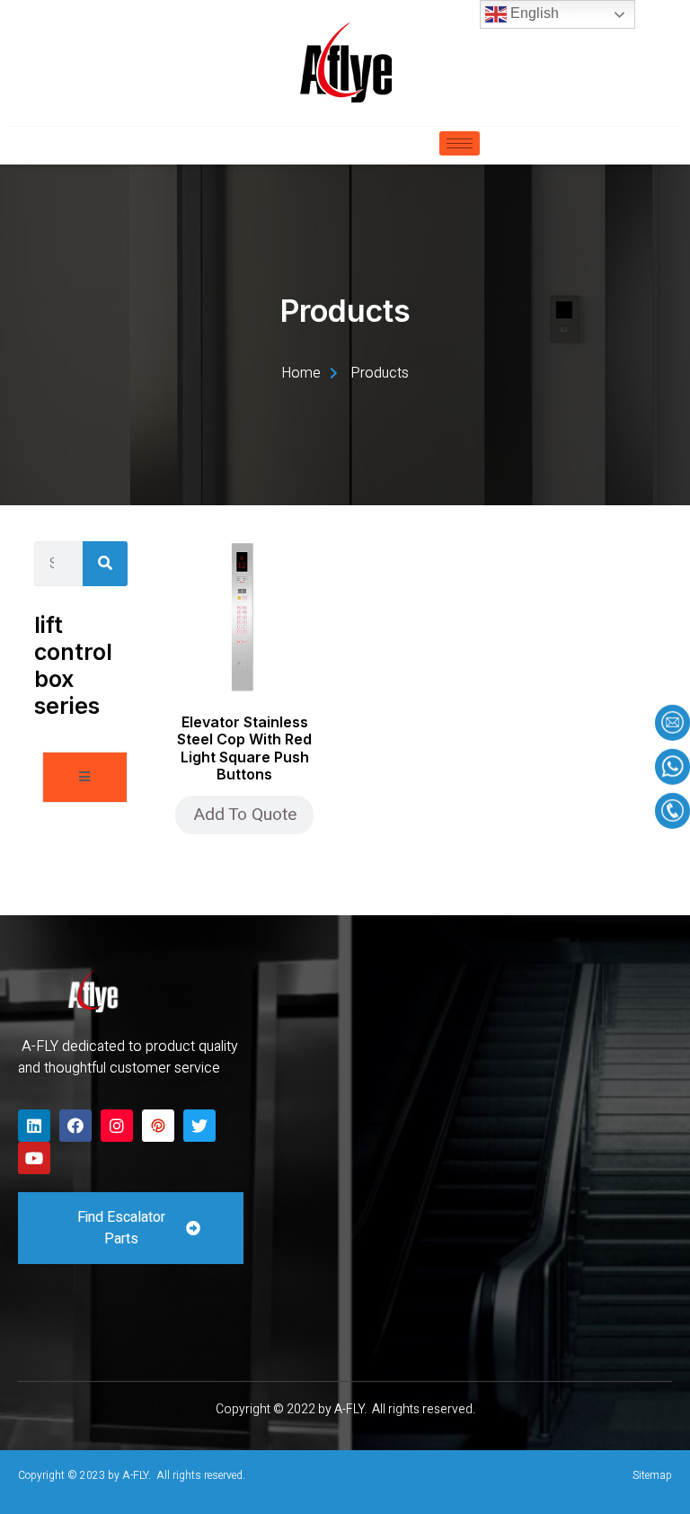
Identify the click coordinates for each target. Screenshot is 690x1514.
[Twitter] (199, 1125)
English (533, 13)
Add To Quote (244, 814)
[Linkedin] (34, 1125)
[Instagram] (117, 1125)
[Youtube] (34, 1158)
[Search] (105, 563)
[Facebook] (75, 1125)
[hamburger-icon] (459, 143)
